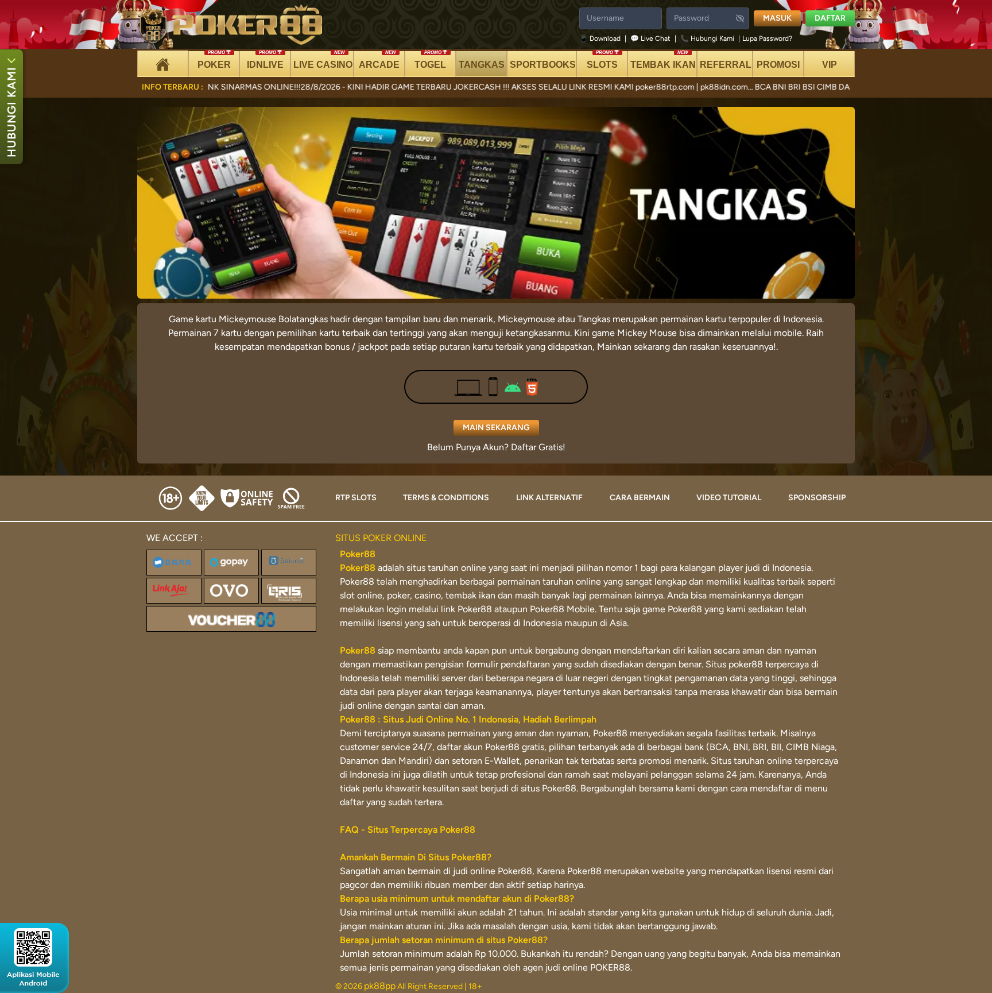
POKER (214, 60)
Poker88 (357, 567)
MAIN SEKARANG (496, 427)
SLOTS (602, 60)
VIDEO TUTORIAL (728, 498)
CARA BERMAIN (640, 498)
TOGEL (430, 60)
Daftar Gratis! (538, 447)
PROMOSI (778, 64)
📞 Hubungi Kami (707, 38)
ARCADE (379, 60)
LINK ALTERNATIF (549, 498)
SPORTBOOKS (543, 64)
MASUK (777, 18)
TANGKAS (482, 64)
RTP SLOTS (356, 498)
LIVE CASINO (322, 60)
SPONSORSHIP (817, 498)
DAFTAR (830, 18)
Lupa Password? (767, 38)
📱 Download (600, 38)
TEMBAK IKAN (663, 60)
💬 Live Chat (650, 38)
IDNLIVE (265, 60)
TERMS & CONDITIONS (446, 498)
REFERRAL (725, 64)
